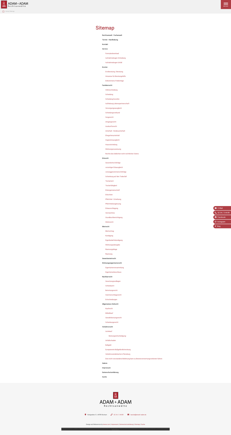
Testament (109, 181)
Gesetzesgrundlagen (113, 281)
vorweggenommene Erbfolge (115, 172)
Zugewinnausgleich (112, 140)
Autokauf (108, 331)
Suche (143, 424)
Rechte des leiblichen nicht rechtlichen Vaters (122, 154)
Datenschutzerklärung (126, 424)
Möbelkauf (109, 313)
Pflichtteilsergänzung (113, 204)
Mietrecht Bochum (115, 429)
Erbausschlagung (111, 208)
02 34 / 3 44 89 (118, 415)
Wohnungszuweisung (113, 149)
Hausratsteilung (111, 145)
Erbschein (109, 195)
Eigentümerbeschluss (113, 272)
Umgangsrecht (110, 122)
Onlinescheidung (111, 90)
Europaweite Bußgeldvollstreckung (118, 349)
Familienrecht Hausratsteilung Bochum (102, 428)
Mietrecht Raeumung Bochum (163, 428)
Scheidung (109, 94)
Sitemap (12, 11)
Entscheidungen (111, 299)
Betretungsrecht (111, 290)
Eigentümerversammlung (114, 268)
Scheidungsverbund (112, 113)
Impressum (114, 424)
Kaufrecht (109, 308)
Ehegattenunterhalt (112, 135)
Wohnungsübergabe (112, 245)
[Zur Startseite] (14, 8)
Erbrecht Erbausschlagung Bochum (131, 428)
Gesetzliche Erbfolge (112, 163)
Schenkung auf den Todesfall (116, 176)
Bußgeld (108, 345)
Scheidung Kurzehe (112, 99)
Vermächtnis (110, 213)
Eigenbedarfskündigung (114, 240)
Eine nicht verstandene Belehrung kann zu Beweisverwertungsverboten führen (133, 359)
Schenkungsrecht (111, 322)
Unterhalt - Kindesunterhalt (115, 131)
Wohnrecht (109, 222)
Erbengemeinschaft (112, 190)
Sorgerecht (109, 117)
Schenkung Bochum (90, 428)
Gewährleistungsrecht (113, 318)
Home (7, 11)
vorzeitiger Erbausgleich (114, 167)
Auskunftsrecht (111, 126)
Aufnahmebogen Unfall (113, 62)
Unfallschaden (110, 340)
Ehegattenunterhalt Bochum (79, 428)
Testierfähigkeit (111, 185)
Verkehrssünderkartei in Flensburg (117, 354)
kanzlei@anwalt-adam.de (138, 415)
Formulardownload (112, 53)
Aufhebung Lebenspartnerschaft (117, 103)
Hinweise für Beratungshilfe (115, 76)
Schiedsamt (109, 286)
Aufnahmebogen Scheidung (115, 58)
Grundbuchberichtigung (113, 217)
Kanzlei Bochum (142, 428)
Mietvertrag (109, 231)
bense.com (106, 424)
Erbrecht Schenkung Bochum (67, 428)
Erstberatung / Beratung (114, 72)
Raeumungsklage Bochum (151, 428)
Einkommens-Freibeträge (114, 81)
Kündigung (109, 236)
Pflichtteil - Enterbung (113, 199)
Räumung (108, 254)
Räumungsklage (111, 249)
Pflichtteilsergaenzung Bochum (117, 428)
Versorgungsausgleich (113, 108)
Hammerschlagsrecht (113, 295)
